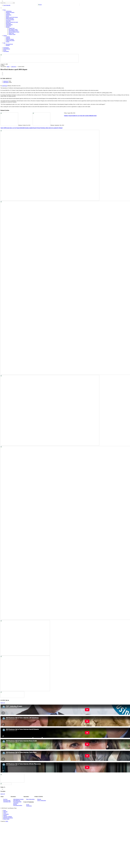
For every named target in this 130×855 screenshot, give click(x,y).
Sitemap (5, 815)
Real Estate (8, 23)
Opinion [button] (5, 35)
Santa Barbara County (13, 30)
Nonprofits (8, 20)
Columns (8, 13)
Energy (7, 16)
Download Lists (9, 44)
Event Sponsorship (17, 801)
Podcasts (39, 799)
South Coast (11, 33)
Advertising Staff (7, 801)
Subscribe (8, 5)
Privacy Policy (6, 819)
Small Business (9, 24)
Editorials (8, 38)
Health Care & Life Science (12, 17)
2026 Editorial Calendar (18, 799)
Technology (8, 25)
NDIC (6, 821)
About (4, 812)
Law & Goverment (10, 19)
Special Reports (6, 48)
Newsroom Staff (6, 800)
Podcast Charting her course (12, 22)
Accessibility (6, 814)
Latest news (13, 66)
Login (4, 5)
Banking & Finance (10, 12)
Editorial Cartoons (10, 39)
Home (8, 66)
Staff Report (5, 82)
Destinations (8, 14)
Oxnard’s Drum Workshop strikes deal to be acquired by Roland (47, 127)
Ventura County (12, 34)
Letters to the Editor (10, 40)
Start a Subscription (30, 799)
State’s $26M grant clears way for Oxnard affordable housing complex (17, 127)
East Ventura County (13, 29)
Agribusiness (9, 11)
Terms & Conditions (7, 816)
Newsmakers (6, 51)
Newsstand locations (17, 805)
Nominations (6, 47)
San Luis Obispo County (14, 31)
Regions (7, 27)
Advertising (15, 802)
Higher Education (10, 18)
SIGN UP (3, 702)
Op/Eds (7, 41)
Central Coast (11, 28)
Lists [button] (4, 42)
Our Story (5, 799)
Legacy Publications (41, 800)
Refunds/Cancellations (8, 817)
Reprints (8, 45)
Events (4, 50)
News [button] (4, 9)
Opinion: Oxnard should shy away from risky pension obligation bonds (80, 115)
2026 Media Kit (16, 800)
